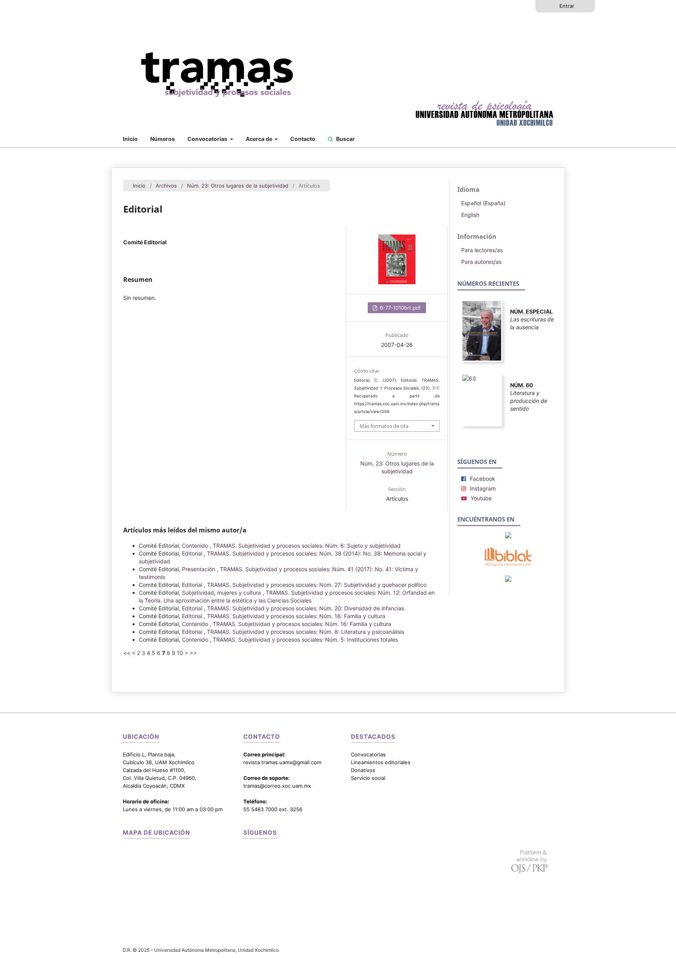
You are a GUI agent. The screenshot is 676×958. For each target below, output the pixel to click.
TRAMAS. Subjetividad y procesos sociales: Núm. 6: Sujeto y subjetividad (307, 545)
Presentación (199, 569)
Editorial (193, 553)
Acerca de (259, 138)
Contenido (196, 545)
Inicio (130, 138)
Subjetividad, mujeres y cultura (222, 592)
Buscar (345, 138)
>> (193, 652)
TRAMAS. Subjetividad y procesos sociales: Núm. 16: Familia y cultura (296, 616)
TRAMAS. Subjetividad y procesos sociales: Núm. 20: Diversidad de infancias (305, 608)
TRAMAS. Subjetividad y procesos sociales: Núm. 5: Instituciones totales (305, 639)
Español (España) (483, 203)
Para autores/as (481, 261)
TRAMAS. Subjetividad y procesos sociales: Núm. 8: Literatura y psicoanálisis (305, 631)
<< (126, 652)
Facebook (482, 478)
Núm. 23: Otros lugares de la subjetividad (237, 185)
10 (180, 652)
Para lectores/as (482, 250)
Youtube (481, 498)
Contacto (302, 138)
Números (162, 138)
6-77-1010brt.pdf (399, 308)
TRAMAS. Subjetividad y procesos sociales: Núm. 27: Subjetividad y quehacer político (316, 584)
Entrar (566, 6)
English (470, 214)
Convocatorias (207, 138)
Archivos (166, 185)
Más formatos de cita (384, 425)
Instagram (483, 488)
